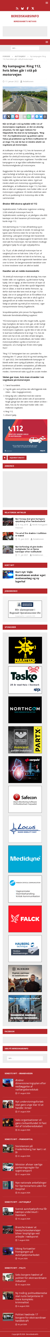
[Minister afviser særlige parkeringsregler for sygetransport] (8, 1167)
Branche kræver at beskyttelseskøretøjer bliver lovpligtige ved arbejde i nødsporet (28, 1232)
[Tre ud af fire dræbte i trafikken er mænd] (8, 536)
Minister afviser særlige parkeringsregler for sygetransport (28, 1167)
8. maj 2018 (23, 524)
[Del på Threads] (45, 116)
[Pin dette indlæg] (17, 116)
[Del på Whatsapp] (29, 116)
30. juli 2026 (22, 1324)
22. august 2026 (24, 1156)
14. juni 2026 (22, 1258)
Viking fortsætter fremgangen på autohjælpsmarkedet (27, 1251)
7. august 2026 (23, 1240)
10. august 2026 (24, 1219)
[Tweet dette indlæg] (9, 116)
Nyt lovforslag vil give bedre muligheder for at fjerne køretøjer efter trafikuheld (29, 549)
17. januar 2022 (12, 81)
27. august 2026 (24, 1093)
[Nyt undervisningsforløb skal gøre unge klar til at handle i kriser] (8, 1104)
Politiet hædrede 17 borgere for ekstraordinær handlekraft (30, 1317)
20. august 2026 (24, 1192)
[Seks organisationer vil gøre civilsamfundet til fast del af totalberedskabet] (8, 1122)
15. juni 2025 (23, 539)
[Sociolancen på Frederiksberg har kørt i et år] (8, 1149)
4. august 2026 (23, 1306)
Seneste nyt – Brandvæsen (19, 1073)
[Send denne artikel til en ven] (21, 116)
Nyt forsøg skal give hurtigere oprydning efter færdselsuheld (30, 520)
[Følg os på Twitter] (33, 8)
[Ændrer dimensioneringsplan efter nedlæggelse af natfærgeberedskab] (8, 1083)
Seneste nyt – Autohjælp (18, 1202)
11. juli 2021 (23, 555)
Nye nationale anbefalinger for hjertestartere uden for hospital (31, 1186)
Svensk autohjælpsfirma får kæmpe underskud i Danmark (31, 1212)
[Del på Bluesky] (41, 116)
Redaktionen (28, 81)
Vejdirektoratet (17, 458)
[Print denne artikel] (25, 116)
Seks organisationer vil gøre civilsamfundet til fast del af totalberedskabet (31, 1123)
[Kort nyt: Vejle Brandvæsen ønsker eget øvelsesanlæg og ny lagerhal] (8, 574)
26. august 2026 (24, 1130)
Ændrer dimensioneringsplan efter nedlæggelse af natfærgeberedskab (30, 1085)
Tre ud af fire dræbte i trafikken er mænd (30, 534)
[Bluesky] (22, 8)
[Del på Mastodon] (33, 116)
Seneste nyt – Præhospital (19, 1139)
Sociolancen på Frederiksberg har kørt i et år (30, 1149)
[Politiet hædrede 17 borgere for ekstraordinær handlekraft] (8, 1317)
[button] (46, 3)
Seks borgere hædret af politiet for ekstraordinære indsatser (31, 1278)
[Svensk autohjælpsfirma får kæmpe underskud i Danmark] (8, 1211)
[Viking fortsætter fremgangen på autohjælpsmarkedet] (8, 1251)
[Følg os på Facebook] (27, 8)
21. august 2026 (24, 1174)
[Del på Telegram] (37, 116)
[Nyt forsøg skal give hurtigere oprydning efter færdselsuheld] (8, 522)
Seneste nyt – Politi (15, 1268)
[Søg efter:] (25, 48)
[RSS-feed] (17, 8)
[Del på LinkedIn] (13, 116)
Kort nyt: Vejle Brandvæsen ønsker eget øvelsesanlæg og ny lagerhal (30, 576)
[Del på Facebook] (5, 116)
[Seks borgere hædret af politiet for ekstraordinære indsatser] (8, 1277)
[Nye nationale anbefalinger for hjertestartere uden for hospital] (8, 1185)
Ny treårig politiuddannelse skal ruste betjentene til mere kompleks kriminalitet (31, 1297)
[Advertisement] (27, 31)
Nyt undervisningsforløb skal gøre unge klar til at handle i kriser (29, 1104)
